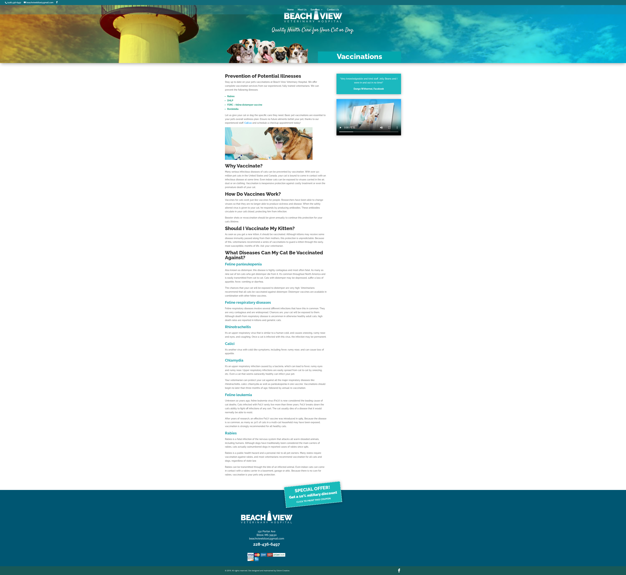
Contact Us (333, 9)
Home (290, 9)
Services (315, 9)
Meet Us (302, 9)
